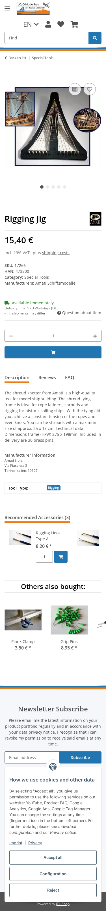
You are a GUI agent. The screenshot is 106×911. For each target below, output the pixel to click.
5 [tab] (64, 187)
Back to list (17, 57)
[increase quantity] (95, 335)
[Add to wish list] (89, 89)
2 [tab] (47, 187)
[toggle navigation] (7, 8)
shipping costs (56, 252)
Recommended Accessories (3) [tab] (37, 517)
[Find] (94, 38)
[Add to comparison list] (75, 89)
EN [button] (27, 24)
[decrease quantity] (11, 335)
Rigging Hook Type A (48, 535)
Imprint (15, 842)
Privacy (35, 842)
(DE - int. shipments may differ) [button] (31, 311)
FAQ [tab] (69, 377)
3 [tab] (53, 187)
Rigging (53, 488)
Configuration (53, 873)
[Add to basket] (9, 75)
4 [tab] (58, 187)
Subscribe (80, 757)
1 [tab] (42, 187)
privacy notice (42, 732)
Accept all (53, 857)
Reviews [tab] (47, 377)
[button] (48, 24)
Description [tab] (17, 377)
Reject (53, 890)
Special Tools (36, 277)
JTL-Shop (63, 903)
